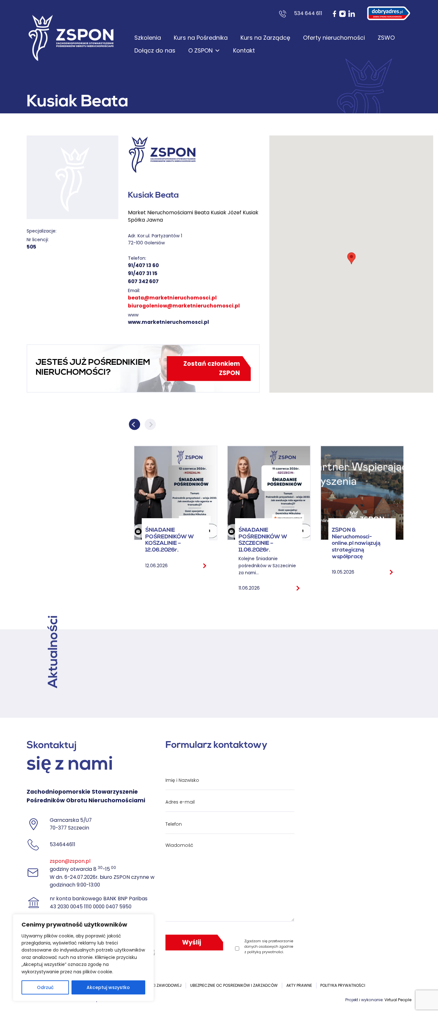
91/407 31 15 (142, 273)
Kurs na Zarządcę (265, 38)
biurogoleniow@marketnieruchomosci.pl (184, 305)
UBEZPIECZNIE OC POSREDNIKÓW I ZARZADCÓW (234, 985)
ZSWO (386, 38)
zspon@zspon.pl (70, 861)
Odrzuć (45, 987)
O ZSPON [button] (200, 50)
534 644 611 (308, 13)
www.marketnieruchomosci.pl (168, 322)
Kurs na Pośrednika (201, 38)
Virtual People (397, 999)
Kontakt (244, 50)
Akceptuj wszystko (108, 987)
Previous (134, 424)
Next (150, 424)
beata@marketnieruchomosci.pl (172, 297)
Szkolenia (147, 38)
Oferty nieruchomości (334, 38)
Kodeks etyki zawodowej (156, 985)
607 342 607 (143, 281)
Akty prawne (299, 985)
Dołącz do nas (154, 50)
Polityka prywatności (342, 985)
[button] (351, 258)
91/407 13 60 (143, 265)
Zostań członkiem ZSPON (211, 368)
